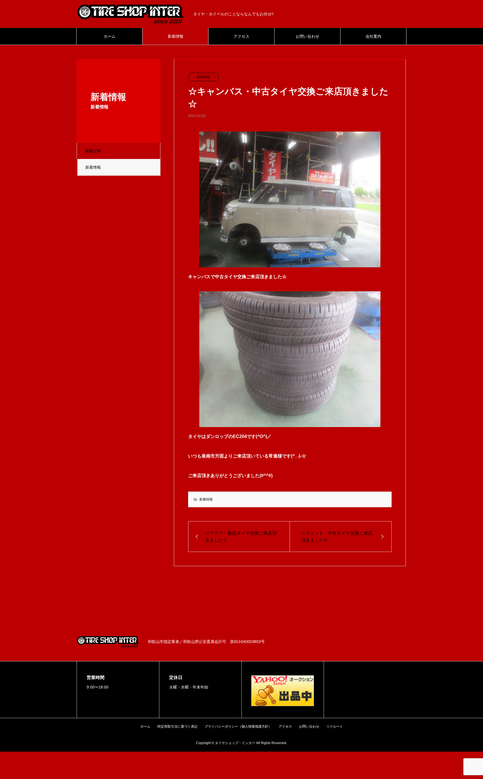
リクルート (334, 726)
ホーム (109, 36)
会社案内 (373, 36)
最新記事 (93, 151)
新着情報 (175, 36)
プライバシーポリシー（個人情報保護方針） (238, 726)
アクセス (241, 36)
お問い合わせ (307, 36)
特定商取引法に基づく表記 (177, 726)
